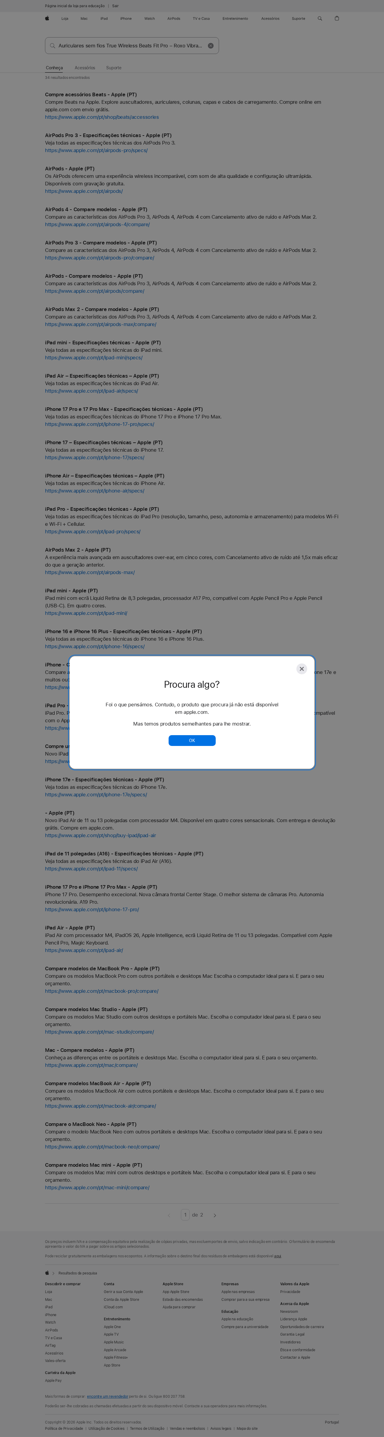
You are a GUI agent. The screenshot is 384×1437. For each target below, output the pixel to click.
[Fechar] (301, 668)
